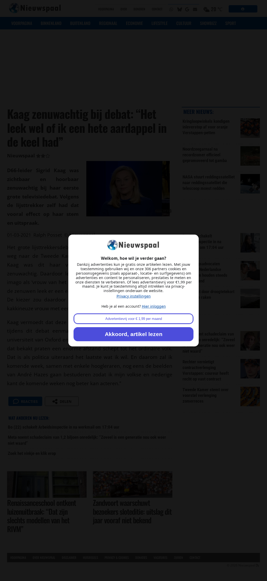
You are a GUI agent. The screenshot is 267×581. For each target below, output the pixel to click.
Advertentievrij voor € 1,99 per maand (133, 319)
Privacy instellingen (134, 296)
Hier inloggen (154, 306)
